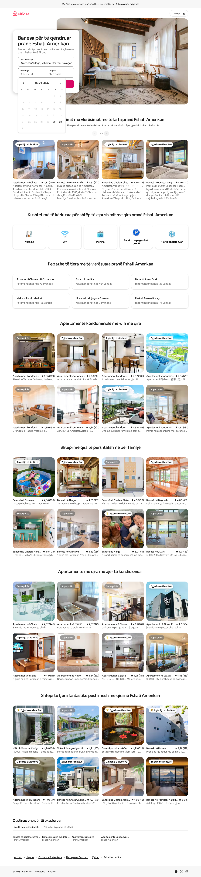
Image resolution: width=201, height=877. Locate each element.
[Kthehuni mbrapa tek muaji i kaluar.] (23, 83)
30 (60, 122)
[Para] (106, 133)
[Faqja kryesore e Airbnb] (21, 13)
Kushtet (52, 871)
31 (23, 128)
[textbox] (32, 74)
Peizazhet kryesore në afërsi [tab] (58, 827)
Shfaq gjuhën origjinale (127, 4)
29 (54, 122)
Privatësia (40, 871)
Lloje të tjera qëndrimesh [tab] (25, 827)
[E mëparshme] (94, 133)
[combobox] (46, 63)
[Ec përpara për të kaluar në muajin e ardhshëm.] (60, 83)
